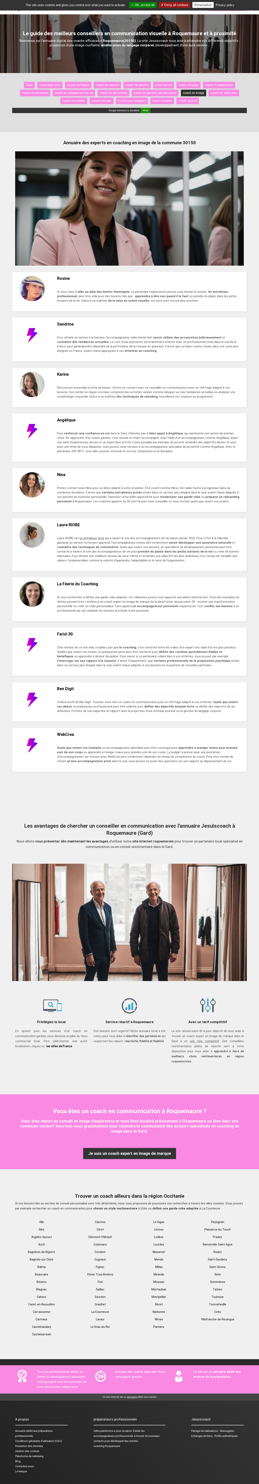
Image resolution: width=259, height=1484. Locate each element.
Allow (145, 110)
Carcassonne (41, 1311)
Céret (100, 1229)
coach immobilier (73, 101)
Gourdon (100, 1296)
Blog (18, 1461)
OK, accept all (144, 5)
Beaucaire (41, 1274)
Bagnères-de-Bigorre (41, 1252)
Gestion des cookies (27, 1451)
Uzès (217, 1311)
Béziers (42, 1282)
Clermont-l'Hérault (100, 1237)
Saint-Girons (217, 1267)
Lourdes (159, 1244)
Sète (217, 1274)
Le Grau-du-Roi (100, 1326)
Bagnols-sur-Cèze (41, 1259)
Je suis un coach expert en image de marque (129, 1153)
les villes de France (59, 1046)
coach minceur (101, 101)
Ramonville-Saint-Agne (217, 1244)
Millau (159, 1267)
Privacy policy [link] (225, 5)
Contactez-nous (24, 1466)
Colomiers (100, 1244)
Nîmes (159, 1319)
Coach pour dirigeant (132, 101)
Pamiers (158, 1326)
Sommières (217, 1282)
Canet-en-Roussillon (41, 1304)
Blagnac (41, 1289)
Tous (29, 85)
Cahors (41, 1296)
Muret (159, 1304)
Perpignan (217, 1222)
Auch (41, 1244)
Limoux (158, 1229)
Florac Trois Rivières (100, 1274)
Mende (158, 1259)
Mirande (159, 1274)
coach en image (193, 93)
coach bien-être (50, 85)
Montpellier (159, 1296)
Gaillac (100, 1289)
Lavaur (100, 1319)
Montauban (158, 1289)
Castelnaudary (41, 1326)
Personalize (203, 5)
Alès (41, 1229)
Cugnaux (100, 1259)
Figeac (100, 1267)
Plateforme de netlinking (29, 1456)
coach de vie (163, 85)
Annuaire (20, 1430)
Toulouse (217, 1296)
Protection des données (29, 1446)
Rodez (217, 1252)
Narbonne (159, 1311)
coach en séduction (224, 93)
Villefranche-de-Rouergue (217, 1319)
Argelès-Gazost (41, 1237)
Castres (100, 1222)
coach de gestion (137, 85)
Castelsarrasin (41, 1334)
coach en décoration (113, 93)
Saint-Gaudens (217, 1259)
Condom (100, 1252)
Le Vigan (158, 1222)
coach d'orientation (35, 93)
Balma (41, 1267)
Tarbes (217, 1289)
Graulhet (100, 1304)
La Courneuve (100, 1311)
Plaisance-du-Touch (217, 1229)
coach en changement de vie (74, 93)
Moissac (159, 1282)
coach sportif (187, 101)
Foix (100, 1282)
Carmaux (41, 1319)
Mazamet (159, 1252)
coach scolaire (162, 101)
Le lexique (21, 1471)
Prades (217, 1237)
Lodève (158, 1237)
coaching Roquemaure (106, 1446)
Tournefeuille (217, 1304)
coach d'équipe (188, 85)
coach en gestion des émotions (155, 93)
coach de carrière (107, 85)
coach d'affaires (78, 85)
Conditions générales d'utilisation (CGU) (38, 1441)
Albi (41, 1222)
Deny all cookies (175, 5)
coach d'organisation (219, 85)
